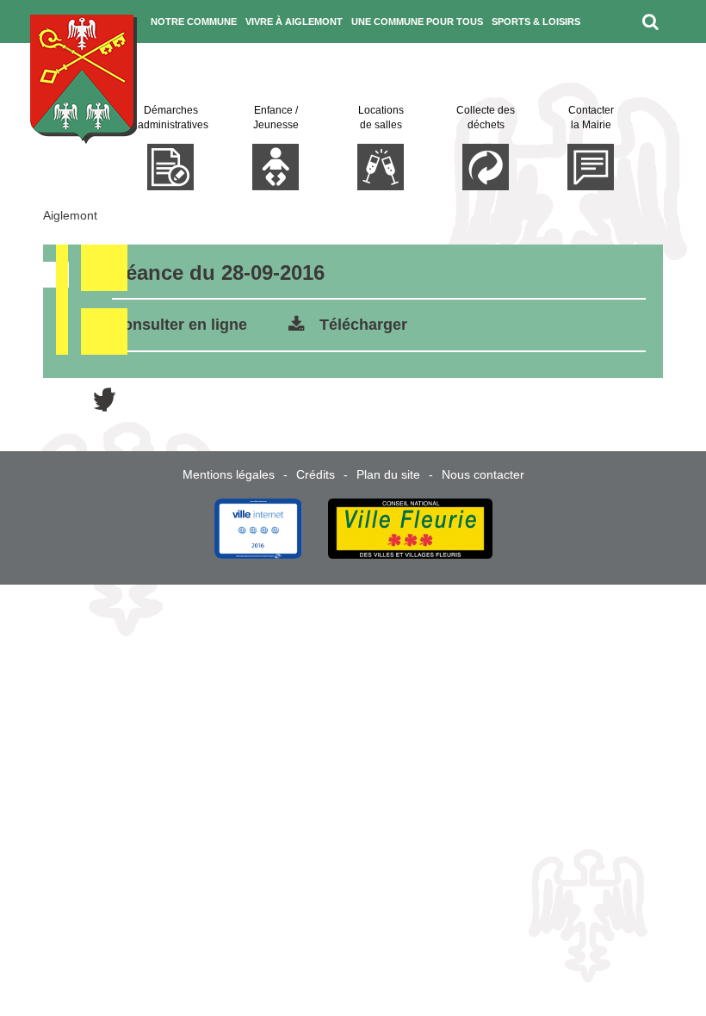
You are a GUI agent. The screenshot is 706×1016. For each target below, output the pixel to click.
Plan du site (388, 474)
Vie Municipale (192, 64)
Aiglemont (70, 215)
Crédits (315, 474)
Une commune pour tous (417, 21)
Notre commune (194, 21)
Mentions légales (229, 474)
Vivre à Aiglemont (294, 21)
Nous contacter (483, 474)
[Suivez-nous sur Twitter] (668, 64)
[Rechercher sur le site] (650, 21)
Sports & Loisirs (536, 21)
